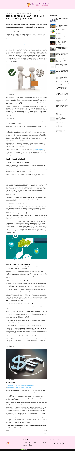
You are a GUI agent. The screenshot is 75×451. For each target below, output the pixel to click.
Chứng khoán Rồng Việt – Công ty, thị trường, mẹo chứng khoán (20, 385)
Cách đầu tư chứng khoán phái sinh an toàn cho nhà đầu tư (19, 46)
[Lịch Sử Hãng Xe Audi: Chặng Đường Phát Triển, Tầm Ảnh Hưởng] (52, 100)
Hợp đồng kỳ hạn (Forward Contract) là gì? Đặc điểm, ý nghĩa (19, 41)
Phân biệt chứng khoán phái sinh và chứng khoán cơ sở (18, 44)
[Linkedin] (54, 443)
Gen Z (26, 10)
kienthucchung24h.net (17, 449)
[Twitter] (60, 443)
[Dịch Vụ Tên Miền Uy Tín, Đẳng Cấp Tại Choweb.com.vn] (52, 131)
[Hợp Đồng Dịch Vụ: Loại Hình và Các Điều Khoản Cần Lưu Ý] (52, 119)
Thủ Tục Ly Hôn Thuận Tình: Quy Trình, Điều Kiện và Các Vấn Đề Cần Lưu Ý (62, 124)
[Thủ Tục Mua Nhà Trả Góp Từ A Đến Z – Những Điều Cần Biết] (52, 78)
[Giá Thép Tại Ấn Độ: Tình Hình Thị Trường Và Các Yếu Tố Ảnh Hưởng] (52, 83)
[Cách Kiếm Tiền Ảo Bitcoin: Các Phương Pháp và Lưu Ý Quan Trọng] (52, 112)
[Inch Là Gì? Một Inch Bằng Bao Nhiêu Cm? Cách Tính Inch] (52, 66)
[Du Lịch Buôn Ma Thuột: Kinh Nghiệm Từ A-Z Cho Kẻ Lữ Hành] (52, 26)
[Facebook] (51, 443)
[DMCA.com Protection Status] (24, 449)
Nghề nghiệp (32, 10)
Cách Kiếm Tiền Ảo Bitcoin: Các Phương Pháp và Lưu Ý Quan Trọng (62, 112)
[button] (67, 10)
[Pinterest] (57, 443)
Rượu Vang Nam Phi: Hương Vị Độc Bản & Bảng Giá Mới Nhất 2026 (61, 31)
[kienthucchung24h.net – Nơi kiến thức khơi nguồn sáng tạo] (37, 4)
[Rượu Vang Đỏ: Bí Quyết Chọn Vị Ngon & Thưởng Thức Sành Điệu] (52, 43)
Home (7, 13)
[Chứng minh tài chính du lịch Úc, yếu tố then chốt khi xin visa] (52, 55)
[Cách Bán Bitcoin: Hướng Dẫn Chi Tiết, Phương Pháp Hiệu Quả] (52, 107)
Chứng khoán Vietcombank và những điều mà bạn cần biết (19, 387)
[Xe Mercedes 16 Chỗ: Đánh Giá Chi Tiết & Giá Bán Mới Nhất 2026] (52, 49)
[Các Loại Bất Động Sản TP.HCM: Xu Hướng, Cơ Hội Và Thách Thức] (52, 72)
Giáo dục (38, 10)
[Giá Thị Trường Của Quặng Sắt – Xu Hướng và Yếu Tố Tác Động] (52, 89)
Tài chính (44, 10)
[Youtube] (63, 443)
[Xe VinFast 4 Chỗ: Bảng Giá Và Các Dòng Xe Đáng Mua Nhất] (52, 37)
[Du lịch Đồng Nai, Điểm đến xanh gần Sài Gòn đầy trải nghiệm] (52, 60)
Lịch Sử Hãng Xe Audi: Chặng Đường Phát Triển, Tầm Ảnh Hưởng (61, 100)
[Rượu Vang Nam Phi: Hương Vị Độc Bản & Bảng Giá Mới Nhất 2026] (52, 31)
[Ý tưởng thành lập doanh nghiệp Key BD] (52, 20)
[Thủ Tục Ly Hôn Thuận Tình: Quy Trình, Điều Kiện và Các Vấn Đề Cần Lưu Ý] (52, 124)
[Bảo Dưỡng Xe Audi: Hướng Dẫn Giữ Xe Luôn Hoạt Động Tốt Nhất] (52, 95)
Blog (49, 10)
